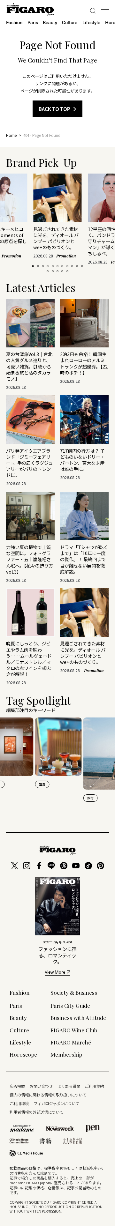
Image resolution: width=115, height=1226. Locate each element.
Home (11, 135)
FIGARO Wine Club (73, 1030)
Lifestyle (91, 22)
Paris (32, 22)
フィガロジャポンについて (56, 1103)
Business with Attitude (78, 1017)
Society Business (73, 992)
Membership (66, 1054)
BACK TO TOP (54, 108)
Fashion (14, 22)
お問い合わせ (41, 1086)
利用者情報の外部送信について (36, 1112)
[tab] (33, 266)
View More (55, 972)
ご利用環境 (19, 1103)
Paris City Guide (70, 1005)
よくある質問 (68, 1086)
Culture (69, 22)
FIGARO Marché (70, 1042)
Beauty (50, 22)
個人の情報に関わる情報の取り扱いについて (48, 1095)
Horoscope (23, 1054)
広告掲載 (17, 1086)
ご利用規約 (94, 1086)
